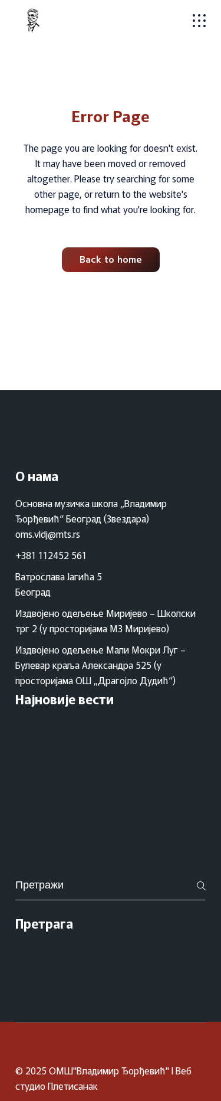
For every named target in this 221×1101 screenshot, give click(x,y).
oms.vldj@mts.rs (47, 534)
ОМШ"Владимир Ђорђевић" (109, 1070)
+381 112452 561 (51, 555)
